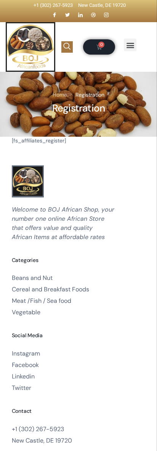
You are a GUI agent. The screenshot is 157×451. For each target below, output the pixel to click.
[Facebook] (54, 15)
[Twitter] (67, 15)
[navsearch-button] (67, 47)
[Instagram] (106, 15)
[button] (130, 45)
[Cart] (99, 47)
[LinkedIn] (80, 15)
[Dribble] (93, 15)
